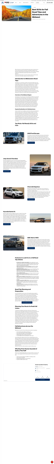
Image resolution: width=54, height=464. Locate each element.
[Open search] (44, 2)
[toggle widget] (52, 462)
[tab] (36, 366)
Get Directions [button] (48, 368)
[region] (19, 372)
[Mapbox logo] (5, 380)
